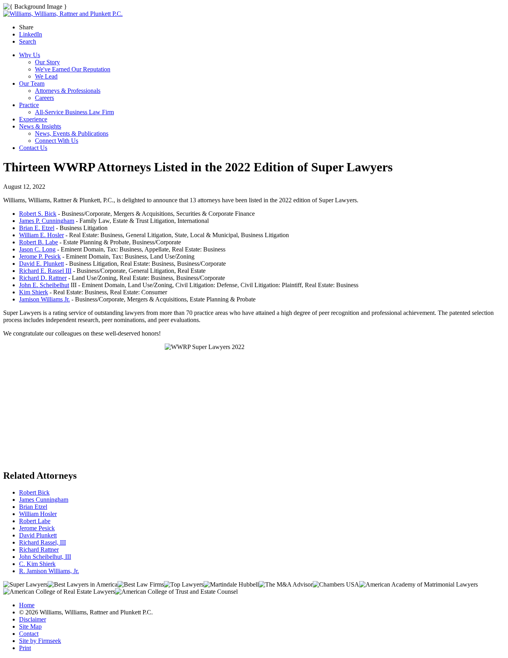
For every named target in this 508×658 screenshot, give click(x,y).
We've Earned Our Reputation (72, 69)
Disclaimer (32, 619)
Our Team (31, 83)
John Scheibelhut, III (45, 556)
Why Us (29, 55)
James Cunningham (43, 499)
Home (27, 605)
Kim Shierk (33, 292)
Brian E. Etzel (36, 227)
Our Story (47, 62)
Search (27, 41)
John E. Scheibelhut (44, 285)
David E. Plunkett (41, 263)
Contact (28, 633)
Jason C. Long (37, 249)
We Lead (46, 76)
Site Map (30, 626)
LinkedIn (30, 34)
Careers (44, 97)
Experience (33, 119)
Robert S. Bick (37, 213)
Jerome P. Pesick (40, 256)
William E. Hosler (41, 235)
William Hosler (38, 513)
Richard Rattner (39, 549)
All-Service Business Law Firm (74, 112)
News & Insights (40, 126)
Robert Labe (34, 521)
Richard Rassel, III (42, 542)
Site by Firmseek (40, 640)
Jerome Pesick (37, 528)
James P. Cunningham (46, 220)
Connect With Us (56, 140)
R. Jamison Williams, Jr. (49, 571)
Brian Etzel (33, 506)
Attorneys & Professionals (67, 90)
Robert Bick (34, 492)
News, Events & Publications (71, 133)
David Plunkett (38, 535)
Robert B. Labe (38, 242)
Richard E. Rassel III (45, 270)
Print (25, 648)
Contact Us (33, 147)
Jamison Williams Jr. (44, 299)
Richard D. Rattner (43, 277)
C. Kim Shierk (37, 563)
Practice (29, 105)
